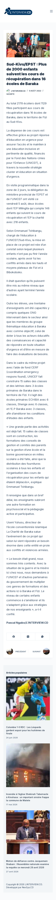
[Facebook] (14, 636)
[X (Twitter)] (28, 636)
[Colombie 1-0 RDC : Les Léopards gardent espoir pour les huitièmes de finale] (28, 698)
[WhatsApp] (42, 636)
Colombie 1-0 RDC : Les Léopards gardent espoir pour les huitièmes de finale (25, 730)
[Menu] (51, 11)
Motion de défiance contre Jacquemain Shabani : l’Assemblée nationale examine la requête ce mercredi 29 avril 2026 (27, 864)
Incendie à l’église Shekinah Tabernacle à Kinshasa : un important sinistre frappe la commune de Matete (27, 797)
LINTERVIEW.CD (33, 884)
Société (10, 94)
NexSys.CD (28, 887)
